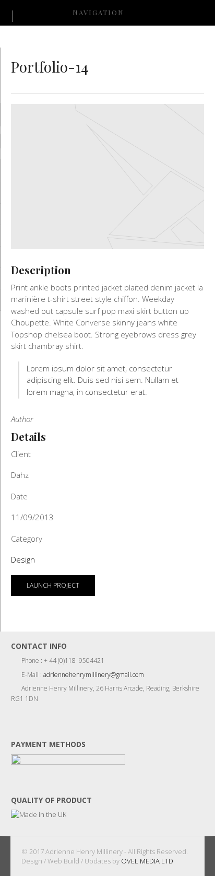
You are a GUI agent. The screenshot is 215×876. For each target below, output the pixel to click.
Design (23, 559)
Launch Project (53, 585)
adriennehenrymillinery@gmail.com (93, 674)
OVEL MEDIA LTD (147, 861)
